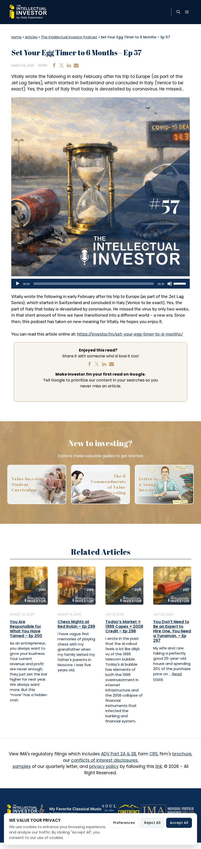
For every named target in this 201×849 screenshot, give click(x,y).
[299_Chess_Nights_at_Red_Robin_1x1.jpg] (77, 585)
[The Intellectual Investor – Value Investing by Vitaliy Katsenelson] (28, 12)
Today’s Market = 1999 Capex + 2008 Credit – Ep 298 (124, 626)
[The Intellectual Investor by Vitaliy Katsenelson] (22, 810)
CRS (154, 754)
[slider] (180, 283)
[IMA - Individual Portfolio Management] (167, 810)
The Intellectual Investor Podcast (69, 37)
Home (16, 37)
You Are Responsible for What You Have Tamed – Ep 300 (26, 629)
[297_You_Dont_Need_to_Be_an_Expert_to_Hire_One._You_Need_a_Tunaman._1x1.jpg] (172, 585)
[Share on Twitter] (61, 65)
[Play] (17, 283)
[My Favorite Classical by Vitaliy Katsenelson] (69, 810)
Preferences (124, 822)
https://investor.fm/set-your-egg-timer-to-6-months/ (130, 334)
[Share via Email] (76, 65)
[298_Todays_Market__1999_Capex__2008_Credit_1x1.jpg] (124, 585)
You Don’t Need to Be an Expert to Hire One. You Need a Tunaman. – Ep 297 (172, 631)
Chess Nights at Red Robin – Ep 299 (76, 624)
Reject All (152, 822)
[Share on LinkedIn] (69, 65)
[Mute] (169, 283)
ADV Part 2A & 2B (118, 754)
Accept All (179, 822)
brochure (181, 754)
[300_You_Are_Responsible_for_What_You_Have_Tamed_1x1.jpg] (29, 585)
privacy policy (104, 766)
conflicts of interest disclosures (104, 760)
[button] (178, 12)
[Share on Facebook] (54, 65)
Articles (31, 37)
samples (22, 766)
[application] (100, 284)
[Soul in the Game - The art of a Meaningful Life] (109, 810)
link (158, 766)
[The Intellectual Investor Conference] (129, 810)
